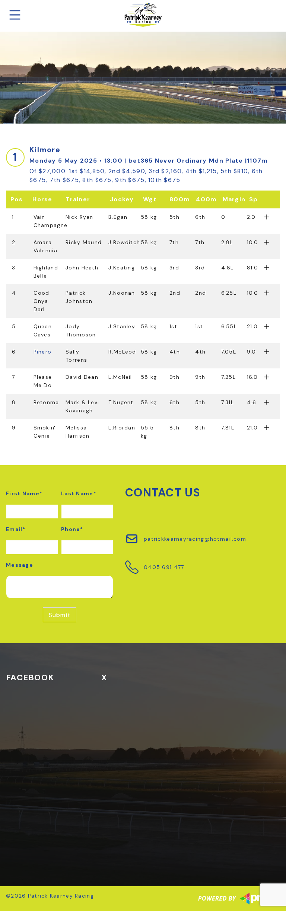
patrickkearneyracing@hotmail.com (195, 539)
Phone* (72, 529)
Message (19, 565)
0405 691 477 (164, 567)
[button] (143, 221)
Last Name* (78, 493)
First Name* (24, 493)
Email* (16, 529)
